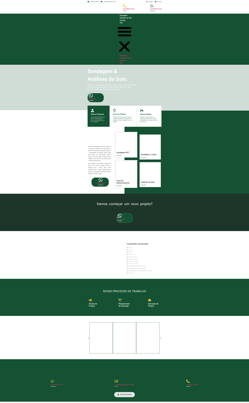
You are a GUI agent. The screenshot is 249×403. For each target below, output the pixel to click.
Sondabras (92, 99)
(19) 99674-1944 (128, 9)
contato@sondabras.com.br (124, 385)
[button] (124, 39)
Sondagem (123, 15)
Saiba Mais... (119, 155)
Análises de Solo (126, 18)
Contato (122, 20)
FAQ (121, 23)
